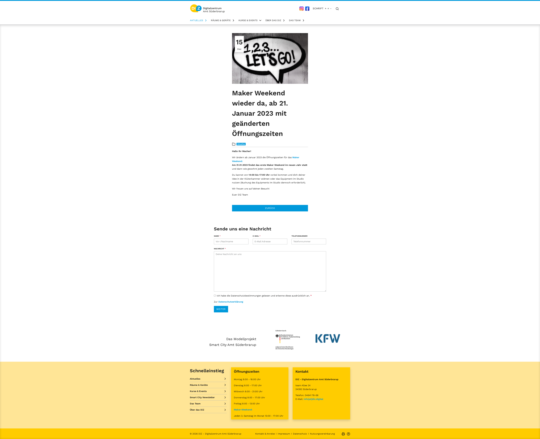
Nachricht (220, 249)
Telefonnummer (299, 236)
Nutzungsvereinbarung (322, 433)
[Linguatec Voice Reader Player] (346, 8)
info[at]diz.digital (313, 399)
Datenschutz (300, 433)
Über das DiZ (273, 20)
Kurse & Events (247, 20)
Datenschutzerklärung (230, 301)
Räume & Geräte (221, 20)
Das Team (295, 20)
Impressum (284, 433)
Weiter (221, 309)
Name (217, 236)
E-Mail (256, 236)
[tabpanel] (270, 58)
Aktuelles (196, 20)
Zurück (270, 208)
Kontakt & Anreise (265, 433)
